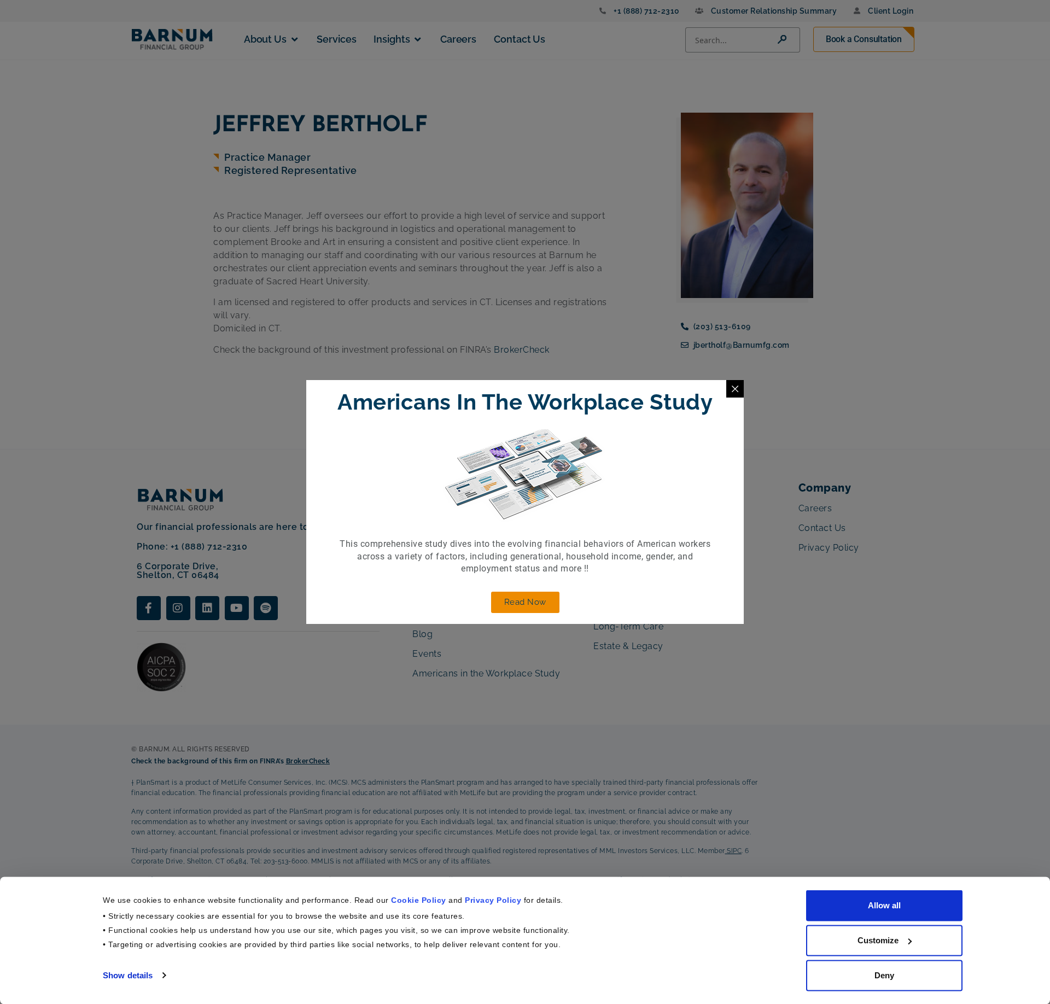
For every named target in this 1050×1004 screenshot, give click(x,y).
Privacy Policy (493, 899)
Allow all (884, 905)
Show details (128, 974)
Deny (884, 975)
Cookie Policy (418, 899)
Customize (878, 940)
